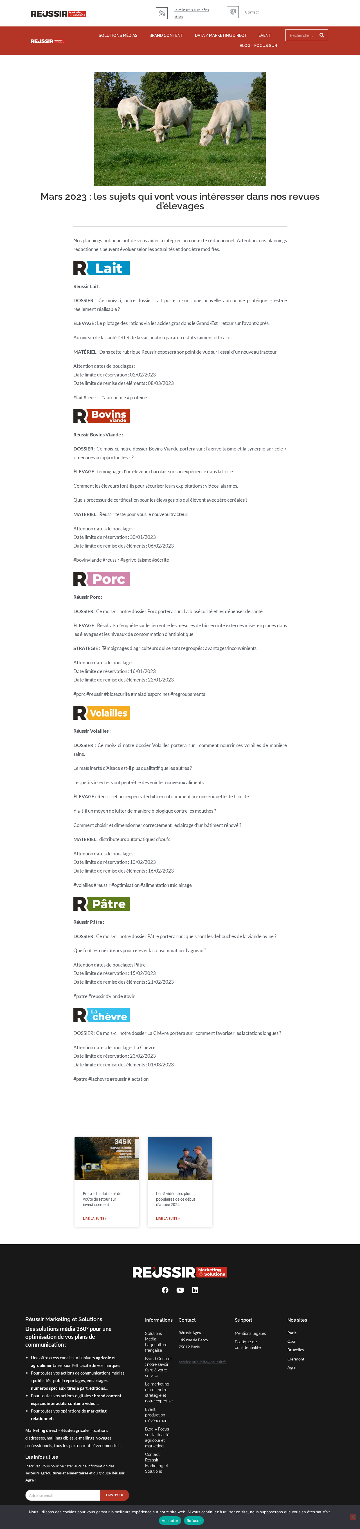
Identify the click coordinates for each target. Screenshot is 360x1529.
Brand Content (166, 35)
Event (264, 35)
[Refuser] (353, 1517)
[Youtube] (180, 1290)
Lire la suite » (95, 1219)
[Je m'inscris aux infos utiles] (162, 13)
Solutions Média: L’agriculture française (156, 1342)
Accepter (170, 1520)
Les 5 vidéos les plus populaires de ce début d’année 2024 (175, 1199)
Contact (252, 12)
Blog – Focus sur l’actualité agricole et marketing (157, 1437)
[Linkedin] (195, 1290)
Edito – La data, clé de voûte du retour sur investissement (102, 1199)
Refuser (194, 1520)
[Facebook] (165, 1290)
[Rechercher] (322, 35)
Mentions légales (250, 1333)
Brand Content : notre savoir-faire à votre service (158, 1367)
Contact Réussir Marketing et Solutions (156, 1463)
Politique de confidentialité (248, 1345)
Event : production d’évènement (157, 1415)
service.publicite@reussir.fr (202, 1361)
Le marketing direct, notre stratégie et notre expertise (159, 1392)
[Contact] (233, 12)
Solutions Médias (118, 35)
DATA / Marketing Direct (221, 35)
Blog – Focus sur (258, 45)
